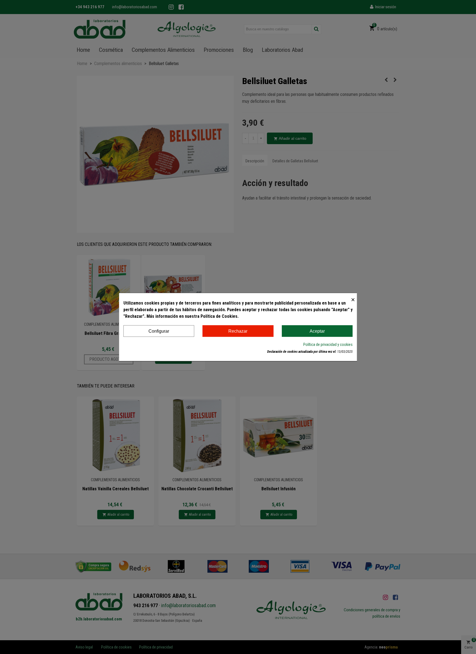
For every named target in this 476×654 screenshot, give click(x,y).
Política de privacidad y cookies (328, 344)
